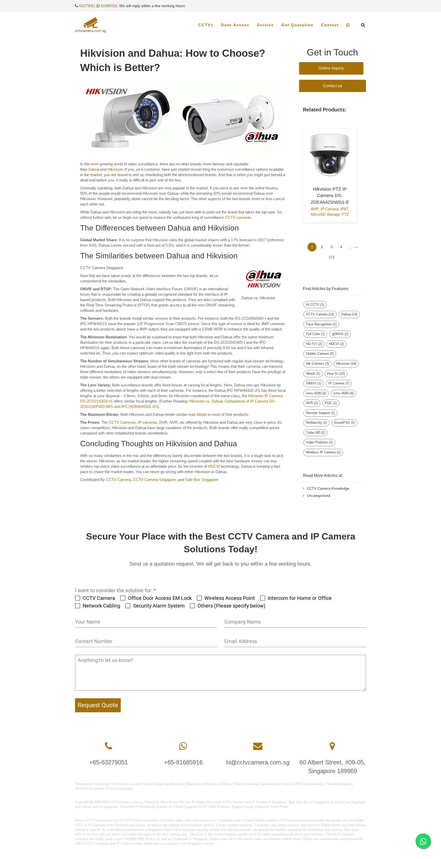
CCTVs (205, 25)
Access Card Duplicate (348, 802)
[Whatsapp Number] (183, 746)
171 (332, 257)
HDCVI (214, 466)
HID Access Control (125, 784)
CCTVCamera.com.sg (101, 820)
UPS (298, 784)
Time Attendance (338, 784)
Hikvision (115, 169)
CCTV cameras (238, 217)
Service (265, 25)
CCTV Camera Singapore (154, 479)
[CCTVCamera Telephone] (108, 746)
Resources (194, 784)
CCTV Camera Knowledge (328, 488)
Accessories (314, 784)
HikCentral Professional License (143, 807)
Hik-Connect (317, 363)
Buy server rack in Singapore (96, 807)
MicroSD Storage (325, 214)
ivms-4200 (316, 393)
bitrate (202, 414)
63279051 (87, 6)
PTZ (345, 214)
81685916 (109, 6)
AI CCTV (315, 304)
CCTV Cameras (122, 422)
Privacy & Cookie (120, 789)
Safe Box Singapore (201, 479)
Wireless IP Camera (323, 452)
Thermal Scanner (246, 784)
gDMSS (340, 334)
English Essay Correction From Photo (260, 807)
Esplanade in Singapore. (191, 839)
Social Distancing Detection (163, 784)
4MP (314, 209)
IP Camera (329, 209)
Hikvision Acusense (89, 789)
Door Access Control (277, 784)
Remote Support (320, 413)
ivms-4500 (343, 393)
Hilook (313, 373)
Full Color (315, 334)
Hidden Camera (320, 354)
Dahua (93, 169)
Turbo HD (315, 432)
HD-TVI (314, 344)
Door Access (235, 25)
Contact (330, 25)
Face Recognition (321, 324)
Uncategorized (318, 496)
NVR (312, 403)
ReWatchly (316, 423)
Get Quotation (297, 25)
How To (336, 373)
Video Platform (319, 442)
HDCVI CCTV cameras (92, 843)
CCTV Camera (118, 479)
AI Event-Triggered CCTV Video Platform (199, 807)
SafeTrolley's (255, 820)
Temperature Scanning (91, 784)
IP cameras (147, 422)
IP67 (344, 209)
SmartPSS (344, 423)
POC (331, 403)
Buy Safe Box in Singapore (309, 802)
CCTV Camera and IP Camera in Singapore (255, 802)
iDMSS (313, 383)
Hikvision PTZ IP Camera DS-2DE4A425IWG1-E (330, 195)
